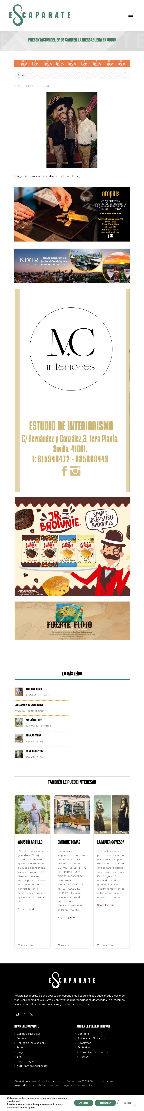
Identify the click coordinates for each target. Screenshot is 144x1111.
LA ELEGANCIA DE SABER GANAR (29, 705)
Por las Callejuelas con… (31, 1043)
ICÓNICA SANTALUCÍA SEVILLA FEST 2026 (114, 871)
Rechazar (105, 1102)
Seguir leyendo (29, 917)
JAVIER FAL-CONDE (34, 689)
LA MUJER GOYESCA (35, 751)
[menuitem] (131, 17)
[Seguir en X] (31, 1014)
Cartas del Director (28, 1033)
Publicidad (84, 1047)
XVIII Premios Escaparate (32, 1065)
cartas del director (36, 710)
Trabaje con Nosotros (91, 1038)
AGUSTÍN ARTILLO (34, 720)
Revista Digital (25, 1061)
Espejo (22, 75)
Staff (20, 1056)
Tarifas (84, 1056)
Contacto (83, 1033)
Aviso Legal (62, 1085)
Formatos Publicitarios (94, 1052)
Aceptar (83, 1102)
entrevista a (44, 695)
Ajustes (127, 1102)
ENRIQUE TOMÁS (33, 735)
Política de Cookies (82, 1085)
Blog (42, 741)
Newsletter (84, 1043)
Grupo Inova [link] (74, 1081)
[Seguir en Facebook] (24, 1014)
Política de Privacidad (41, 1085)
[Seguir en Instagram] (17, 1014)
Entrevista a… (25, 1038)
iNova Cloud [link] (38, 1081)
